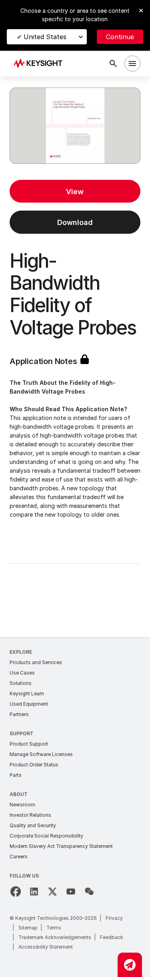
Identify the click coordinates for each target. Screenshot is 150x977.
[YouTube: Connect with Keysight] (71, 891)
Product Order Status (34, 765)
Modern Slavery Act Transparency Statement (61, 846)
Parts (16, 775)
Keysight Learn (27, 693)
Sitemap (28, 928)
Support (22, 733)
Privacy (114, 918)
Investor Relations (30, 815)
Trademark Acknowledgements (54, 937)
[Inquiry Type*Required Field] (130, 965)
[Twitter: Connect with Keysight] (52, 891)
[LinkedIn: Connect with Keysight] (34, 891)
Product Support (29, 744)
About (19, 794)
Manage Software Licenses (41, 754)
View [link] (75, 191)
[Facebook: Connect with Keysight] (16, 891)
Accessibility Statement (45, 947)
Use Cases (22, 673)
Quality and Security (33, 825)
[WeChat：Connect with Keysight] (89, 891)
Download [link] (75, 222)
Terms (53, 928)
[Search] (113, 63)
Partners (19, 714)
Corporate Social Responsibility (46, 836)
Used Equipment (29, 704)
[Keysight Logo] (41, 63)
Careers (19, 857)
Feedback (111, 937)
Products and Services (36, 662)
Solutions (21, 683)
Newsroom (22, 805)
